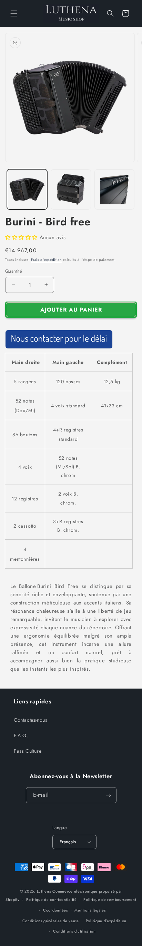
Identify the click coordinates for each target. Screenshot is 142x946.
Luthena (44, 891)
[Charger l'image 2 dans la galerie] (71, 189)
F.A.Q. (21, 735)
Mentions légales (89, 910)
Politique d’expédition (106, 921)
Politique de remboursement (109, 899)
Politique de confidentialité (51, 899)
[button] (13, 13)
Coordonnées (55, 910)
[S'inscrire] (108, 795)
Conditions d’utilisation (74, 931)
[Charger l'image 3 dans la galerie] (114, 189)
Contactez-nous (30, 719)
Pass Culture (27, 750)
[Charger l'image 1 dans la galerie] (27, 189)
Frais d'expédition (46, 259)
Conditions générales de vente (50, 921)
